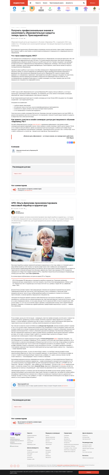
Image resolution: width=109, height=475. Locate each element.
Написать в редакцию (88, 457)
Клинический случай (32, 452)
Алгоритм (29, 450)
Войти (93, 3)
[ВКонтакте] (72, 142)
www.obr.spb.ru (37, 124)
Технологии (30, 440)
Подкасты (85, 435)
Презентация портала (88, 448)
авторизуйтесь (28, 190)
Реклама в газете (87, 446)
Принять (89, 472)
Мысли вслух (49, 442)
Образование (23, 27)
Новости (38, 3)
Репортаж (48, 450)
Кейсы (84, 450)
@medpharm (65, 385)
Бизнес (45, 3)
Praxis (47, 453)
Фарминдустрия (31, 444)
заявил (56, 338)
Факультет (48, 457)
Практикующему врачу (56, 3)
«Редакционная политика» (16, 443)
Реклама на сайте (87, 445)
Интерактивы (85, 437)
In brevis (29, 455)
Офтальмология (86, 439)
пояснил (63, 364)
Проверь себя (30, 459)
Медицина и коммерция (53, 433)
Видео (47, 448)
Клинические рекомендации (71, 444)
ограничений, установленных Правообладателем (68, 465)
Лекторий (29, 453)
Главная (13, 27)
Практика (29, 442)
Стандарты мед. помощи (70, 448)
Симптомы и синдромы (70, 449)
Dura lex (48, 440)
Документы (69, 3)
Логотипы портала (87, 452)
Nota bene (29, 457)
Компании (15, 147)
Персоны (66, 437)
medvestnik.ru (82, 466)
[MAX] (70, 142)
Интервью (48, 452)
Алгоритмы (67, 442)
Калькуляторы (67, 440)
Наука (28, 439)
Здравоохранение (32, 435)
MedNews (48, 455)
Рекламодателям (87, 442)
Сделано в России (50, 439)
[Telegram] (68, 142)
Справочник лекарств (69, 451)
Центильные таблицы (69, 446)
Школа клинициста (32, 448)
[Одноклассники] (74, 142)
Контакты (85, 455)
